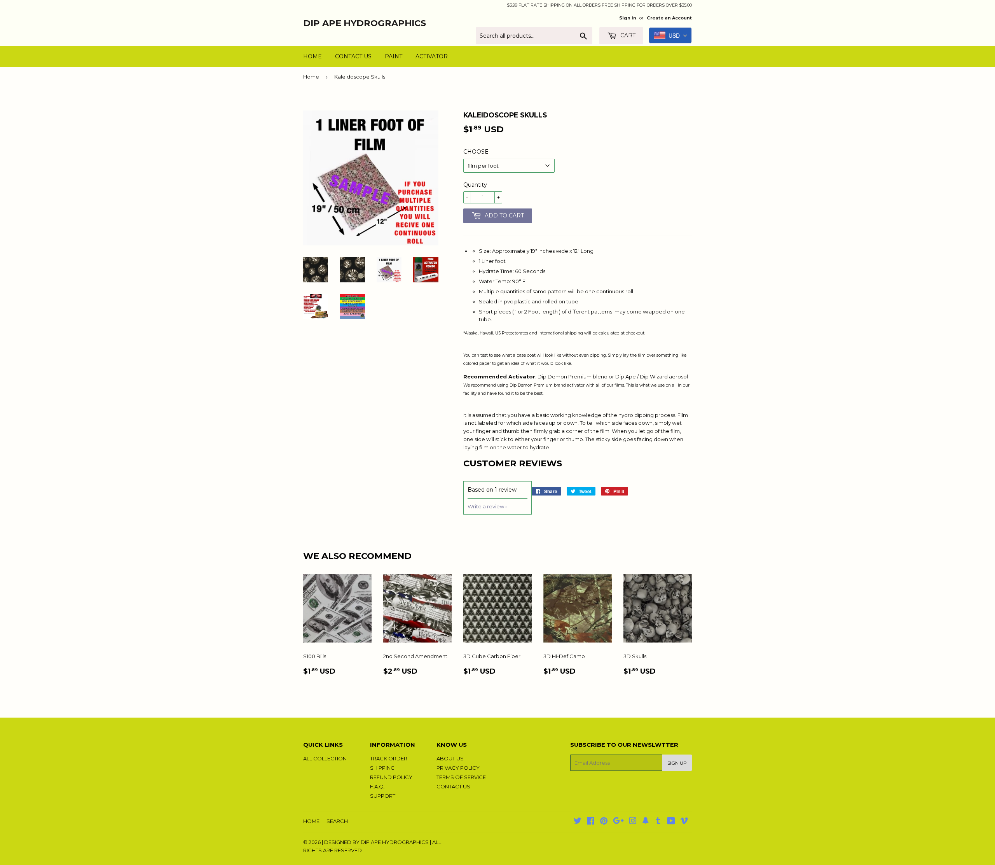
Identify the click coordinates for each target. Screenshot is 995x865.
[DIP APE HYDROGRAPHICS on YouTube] (671, 822)
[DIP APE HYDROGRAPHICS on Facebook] (591, 822)
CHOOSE (476, 151)
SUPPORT (382, 796)
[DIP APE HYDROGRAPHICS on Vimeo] (684, 822)
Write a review (486, 506)
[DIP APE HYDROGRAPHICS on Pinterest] (604, 822)
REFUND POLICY (391, 777)
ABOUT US (450, 758)
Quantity (475, 184)
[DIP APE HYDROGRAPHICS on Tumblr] (658, 822)
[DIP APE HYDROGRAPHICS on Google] (618, 822)
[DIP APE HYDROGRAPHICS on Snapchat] (645, 822)
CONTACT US (353, 56)
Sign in (627, 18)
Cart (627, 35)
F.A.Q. (377, 786)
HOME (312, 56)
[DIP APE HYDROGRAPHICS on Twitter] (577, 822)
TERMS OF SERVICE (461, 777)
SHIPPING (382, 768)
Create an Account (669, 18)
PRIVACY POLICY (458, 768)
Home (311, 77)
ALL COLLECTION (325, 758)
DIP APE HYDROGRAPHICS (364, 23)
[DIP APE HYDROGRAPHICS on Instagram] (633, 822)
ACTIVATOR (431, 56)
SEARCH (337, 821)
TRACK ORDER (388, 758)
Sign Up (677, 763)
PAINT (393, 56)
